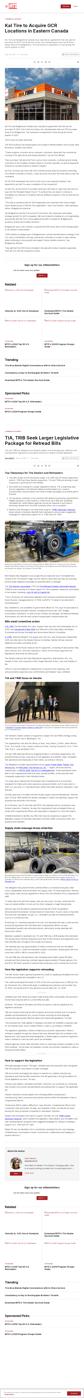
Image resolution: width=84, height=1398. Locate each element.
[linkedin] (38, 62)
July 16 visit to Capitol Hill (38, 592)
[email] (49, 62)
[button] (6, 6)
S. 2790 (8, 637)
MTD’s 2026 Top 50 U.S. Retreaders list (36, 770)
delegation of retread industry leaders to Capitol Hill (24, 727)
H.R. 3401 (9, 626)
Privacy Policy (9, 1394)
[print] (78, 62)
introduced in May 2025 (24, 629)
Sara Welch (9, 458)
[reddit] (46, 62)
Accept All (74, 1393)
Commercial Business (13, 19)
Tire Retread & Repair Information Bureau (58, 586)
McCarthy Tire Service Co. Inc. (33, 768)
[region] (42, 1393)
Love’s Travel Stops (53, 765)
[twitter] (42, 62)
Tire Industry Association (20, 586)
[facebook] (35, 62)
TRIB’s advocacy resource (63, 510)
